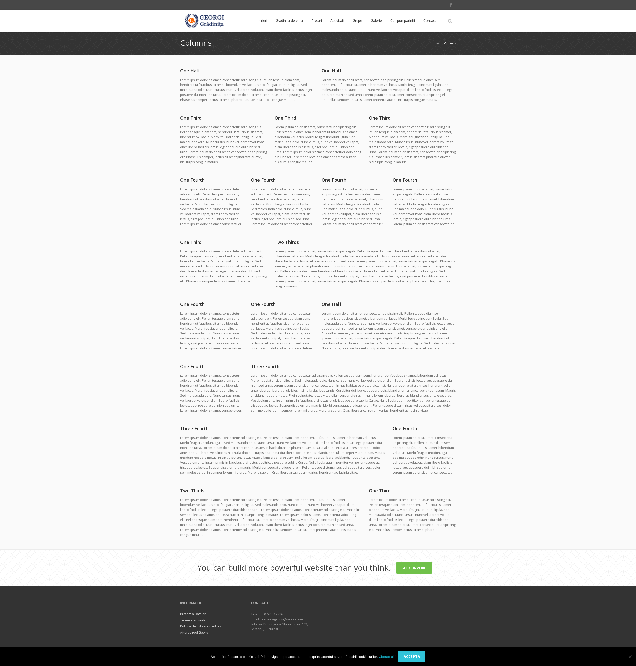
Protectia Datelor (193, 614)
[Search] (450, 21)
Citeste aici (387, 657)
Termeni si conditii (193, 620)
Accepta (412, 656)
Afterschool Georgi (194, 632)
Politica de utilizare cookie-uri (202, 626)
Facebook (451, 5)
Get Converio (414, 567)
